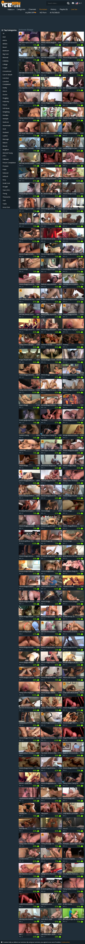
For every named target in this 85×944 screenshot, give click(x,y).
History (53, 9)
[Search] (68, 3)
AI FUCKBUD (55, 12)
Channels (32, 9)
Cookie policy (65, 942)
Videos (10, 9)
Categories (21, 9)
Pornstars (43, 9)
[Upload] (73, 3)
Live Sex (74, 9)
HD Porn (43, 12)
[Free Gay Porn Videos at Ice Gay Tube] (10, 4)
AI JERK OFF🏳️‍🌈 (30, 12)
